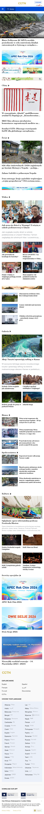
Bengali (8, 715)
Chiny (4, 85)
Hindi (8, 760)
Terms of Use (17, 810)
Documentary (26, 691)
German (10, 746)
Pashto (29, 732)
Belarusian (12, 712)
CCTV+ (4, 694)
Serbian (30, 743)
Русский (4, 691)
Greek (10, 750)
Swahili (30, 753)
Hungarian (11, 764)
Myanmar (32, 715)
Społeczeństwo (9, 452)
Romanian (31, 736)
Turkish (30, 764)
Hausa (9, 753)
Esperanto (11, 736)
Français (4, 688)
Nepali (29, 719)
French (10, 743)
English (4, 684)
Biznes (5, 415)
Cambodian (10, 722)
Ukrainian (31, 767)
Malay (31, 708)
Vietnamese (32, 774)
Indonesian (13, 767)
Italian (9, 771)
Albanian (10, 705)
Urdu (28, 771)
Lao (27, 705)
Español (24, 684)
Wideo (5, 197)
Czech (9, 729)
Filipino (10, 739)
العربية (24, 688)
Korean (9, 778)
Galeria (5, 331)
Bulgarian (11, 719)
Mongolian (31, 712)
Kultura (5, 494)
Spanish (30, 750)
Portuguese (32, 729)
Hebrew (9, 757)
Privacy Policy (6, 810)
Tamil (28, 757)
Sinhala (29, 746)
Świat (4, 138)
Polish (29, 726)
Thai (28, 760)
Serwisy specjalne (10, 575)
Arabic (9, 708)
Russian (30, 739)
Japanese (10, 774)
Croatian (10, 726)
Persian (30, 722)
